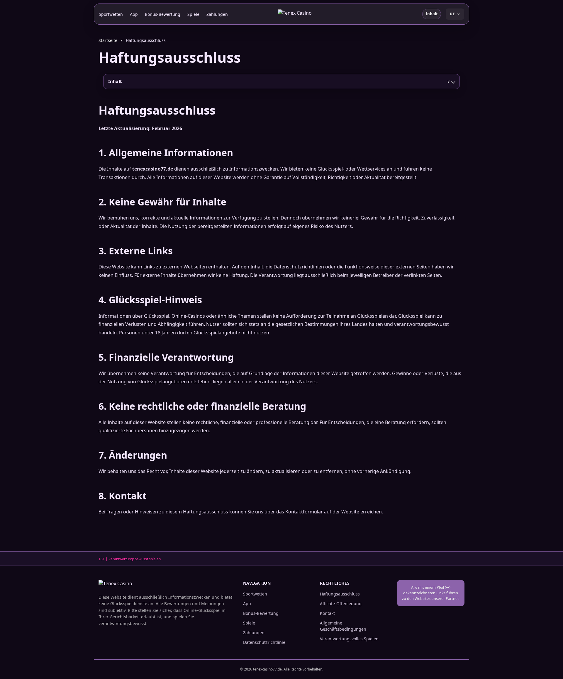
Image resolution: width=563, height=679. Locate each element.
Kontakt (327, 613)
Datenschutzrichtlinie (264, 642)
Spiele (193, 14)
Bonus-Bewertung (162, 14)
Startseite (108, 40)
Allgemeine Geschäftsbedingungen (343, 626)
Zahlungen (217, 14)
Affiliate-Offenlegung (341, 603)
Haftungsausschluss (340, 594)
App (134, 14)
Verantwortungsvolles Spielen (349, 638)
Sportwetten (111, 14)
